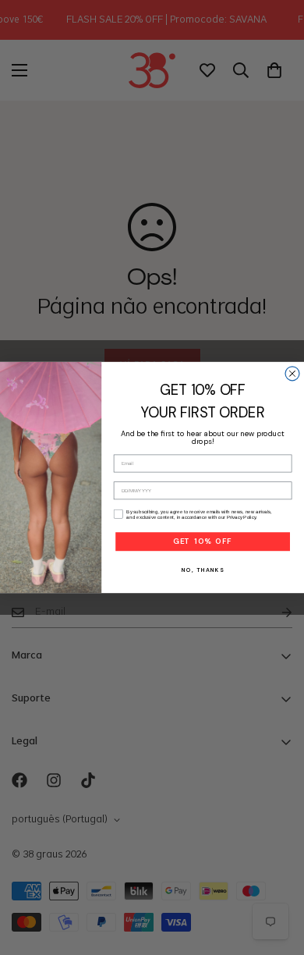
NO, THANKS (203, 569)
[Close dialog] (292, 374)
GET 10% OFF (202, 542)
